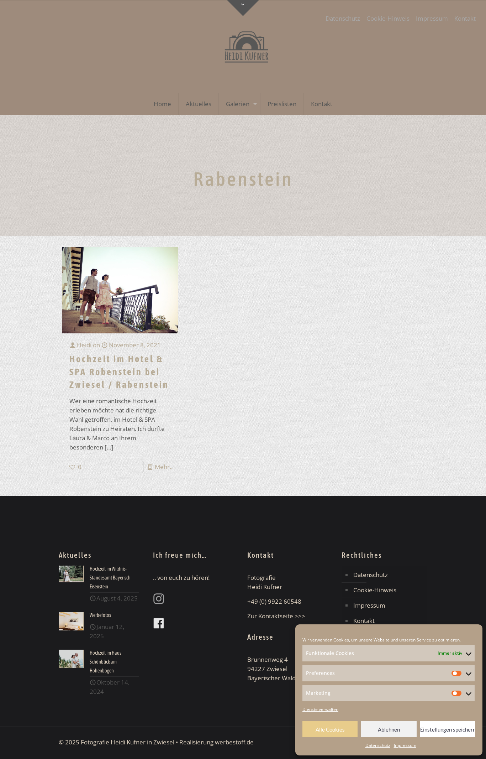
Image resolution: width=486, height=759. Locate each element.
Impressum (405, 745)
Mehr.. (164, 467)
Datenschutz (377, 745)
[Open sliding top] (243, 8)
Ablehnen (389, 729)
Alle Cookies (330, 729)
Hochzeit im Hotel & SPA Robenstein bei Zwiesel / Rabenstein (119, 372)
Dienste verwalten (320, 709)
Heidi (84, 345)
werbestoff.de (234, 742)
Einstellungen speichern (447, 729)
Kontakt (465, 18)
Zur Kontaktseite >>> (276, 616)
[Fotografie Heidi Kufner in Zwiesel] (243, 46)
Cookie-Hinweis (388, 18)
